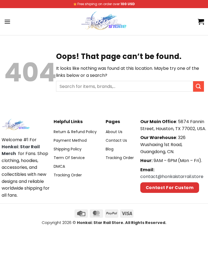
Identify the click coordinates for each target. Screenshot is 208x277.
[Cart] (201, 21)
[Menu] (7, 21)
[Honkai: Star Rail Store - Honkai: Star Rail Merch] (104, 21)
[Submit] (198, 86)
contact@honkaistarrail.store (171, 176)
